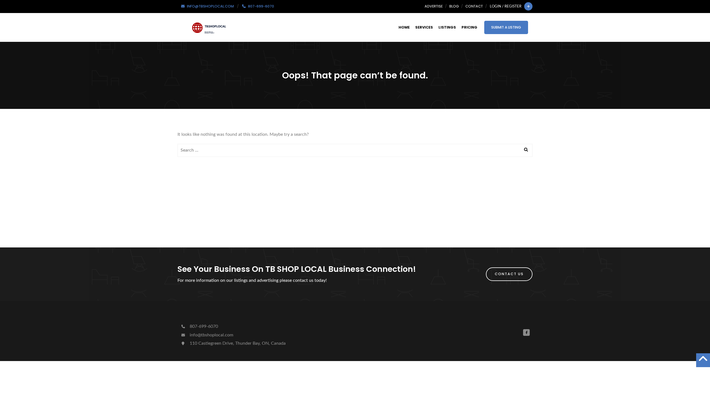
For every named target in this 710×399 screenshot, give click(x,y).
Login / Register (505, 6)
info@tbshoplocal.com (211, 335)
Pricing (469, 27)
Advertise (434, 6)
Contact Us (509, 274)
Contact (474, 6)
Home (404, 27)
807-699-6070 (203, 326)
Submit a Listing (506, 27)
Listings (447, 27)
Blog (454, 6)
